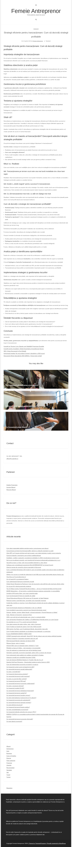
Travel (8, 775)
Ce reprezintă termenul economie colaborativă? (20, 683)
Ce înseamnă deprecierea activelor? (17, 674)
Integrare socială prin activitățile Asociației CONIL (21, 657)
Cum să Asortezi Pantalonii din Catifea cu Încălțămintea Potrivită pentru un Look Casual (32, 619)
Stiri (7, 772)
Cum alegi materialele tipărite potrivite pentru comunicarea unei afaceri (27, 548)
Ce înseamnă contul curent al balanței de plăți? (20, 667)
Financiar (36, 28)
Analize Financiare (11, 485)
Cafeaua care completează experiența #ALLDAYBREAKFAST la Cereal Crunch (29, 565)
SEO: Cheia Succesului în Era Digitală (15, 351)
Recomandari (10, 767)
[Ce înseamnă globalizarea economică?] (36, 379)
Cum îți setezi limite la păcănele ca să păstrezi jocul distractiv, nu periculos (28, 631)
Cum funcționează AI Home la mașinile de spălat (20, 596)
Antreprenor (10, 748)
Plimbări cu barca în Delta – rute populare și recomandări (23, 648)
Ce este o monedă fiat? (13, 671)
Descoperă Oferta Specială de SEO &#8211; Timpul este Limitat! (23, 356)
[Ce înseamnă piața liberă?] (36, 421)
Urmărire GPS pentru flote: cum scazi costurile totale (22, 593)
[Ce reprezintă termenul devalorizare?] (36, 400)
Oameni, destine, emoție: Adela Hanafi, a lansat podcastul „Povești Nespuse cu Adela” (31, 612)
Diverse (8, 758)
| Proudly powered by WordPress (56, 843)
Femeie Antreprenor (36, 12)
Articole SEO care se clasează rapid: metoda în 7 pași (22, 645)
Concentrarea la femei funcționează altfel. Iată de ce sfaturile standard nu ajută (29, 551)
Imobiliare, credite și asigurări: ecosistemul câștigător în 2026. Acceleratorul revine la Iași (32, 558)
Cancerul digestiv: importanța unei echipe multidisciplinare (23, 555)
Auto (7, 751)
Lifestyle (8, 765)
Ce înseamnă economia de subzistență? (18, 700)
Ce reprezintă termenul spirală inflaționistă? (19, 669)
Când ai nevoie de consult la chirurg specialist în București (23, 567)
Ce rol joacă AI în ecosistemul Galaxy (17, 579)
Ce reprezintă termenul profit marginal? (18, 676)
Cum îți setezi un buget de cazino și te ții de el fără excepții (23, 626)
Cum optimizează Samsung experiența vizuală (20, 581)
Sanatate (9, 770)
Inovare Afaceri (10, 487)
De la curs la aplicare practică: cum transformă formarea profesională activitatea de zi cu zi (33, 560)
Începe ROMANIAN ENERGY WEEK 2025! (19, 634)
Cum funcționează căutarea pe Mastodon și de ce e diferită (24, 607)
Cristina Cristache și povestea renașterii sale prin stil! (22, 638)
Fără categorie (10, 760)
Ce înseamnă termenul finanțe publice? (18, 707)
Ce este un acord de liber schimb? (16, 679)
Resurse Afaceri (11, 489)
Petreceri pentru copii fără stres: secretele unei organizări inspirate (26, 600)
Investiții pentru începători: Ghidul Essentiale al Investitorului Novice (24, 349)
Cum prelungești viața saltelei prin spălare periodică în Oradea (25, 655)
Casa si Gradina (11, 756)
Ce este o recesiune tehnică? (15, 686)
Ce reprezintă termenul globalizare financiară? (20, 690)
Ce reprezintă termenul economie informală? (19, 719)
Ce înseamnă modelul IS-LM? (15, 688)
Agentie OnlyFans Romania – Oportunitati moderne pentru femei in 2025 (28, 662)
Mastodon (9, 788)
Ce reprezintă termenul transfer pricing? (18, 695)
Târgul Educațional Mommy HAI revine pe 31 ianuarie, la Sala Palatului (27, 598)
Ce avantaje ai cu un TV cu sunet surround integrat (21, 622)
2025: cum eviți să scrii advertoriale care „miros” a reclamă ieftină (25, 617)
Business (9, 753)
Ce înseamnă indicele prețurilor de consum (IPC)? (21, 712)
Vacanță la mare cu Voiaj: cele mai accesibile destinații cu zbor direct (26, 562)
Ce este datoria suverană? (14, 721)
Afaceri (8, 746)
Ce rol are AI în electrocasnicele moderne (18, 586)
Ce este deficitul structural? (14, 705)
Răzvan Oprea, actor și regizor (15, 643)
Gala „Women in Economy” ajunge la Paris (19, 615)
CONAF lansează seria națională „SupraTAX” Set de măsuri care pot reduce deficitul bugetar (33, 636)
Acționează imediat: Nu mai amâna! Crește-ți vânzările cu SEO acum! (24, 353)
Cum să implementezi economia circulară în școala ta (22, 664)
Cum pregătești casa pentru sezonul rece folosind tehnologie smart (26, 610)
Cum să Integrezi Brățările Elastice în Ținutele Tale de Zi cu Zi (24, 660)
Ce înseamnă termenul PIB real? (16, 681)
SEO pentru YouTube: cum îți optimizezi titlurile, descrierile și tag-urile (27, 629)
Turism (8, 777)
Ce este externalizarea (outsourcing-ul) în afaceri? (21, 697)
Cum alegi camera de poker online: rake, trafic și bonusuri (23, 624)
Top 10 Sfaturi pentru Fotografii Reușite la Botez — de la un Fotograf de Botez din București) (33, 588)
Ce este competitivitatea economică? (17, 709)
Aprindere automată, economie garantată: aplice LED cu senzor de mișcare (28, 652)
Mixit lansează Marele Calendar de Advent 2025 (20, 641)
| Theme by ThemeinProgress (37, 843)
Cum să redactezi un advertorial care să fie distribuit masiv (23, 650)
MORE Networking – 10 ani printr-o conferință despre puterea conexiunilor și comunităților (33, 591)
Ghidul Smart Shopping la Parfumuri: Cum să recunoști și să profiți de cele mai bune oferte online (35, 584)
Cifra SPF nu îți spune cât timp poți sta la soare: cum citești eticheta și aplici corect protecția (33, 553)
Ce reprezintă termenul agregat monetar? (18, 702)
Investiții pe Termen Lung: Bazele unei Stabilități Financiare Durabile (24, 346)
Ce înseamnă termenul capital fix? (16, 693)
